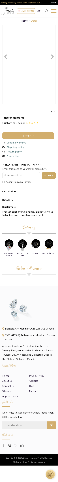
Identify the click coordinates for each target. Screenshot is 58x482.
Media (32, 391)
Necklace (36, 253)
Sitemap (6, 391)
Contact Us (8, 386)
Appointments (10, 396)
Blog (31, 386)
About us (7, 381)
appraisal (34, 381)
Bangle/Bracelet (49, 253)
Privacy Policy (36, 375)
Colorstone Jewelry (9, 254)
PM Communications (36, 462)
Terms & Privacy (22, 182)
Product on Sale (22, 254)
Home (24, 20)
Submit (48, 175)
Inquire (29, 135)
